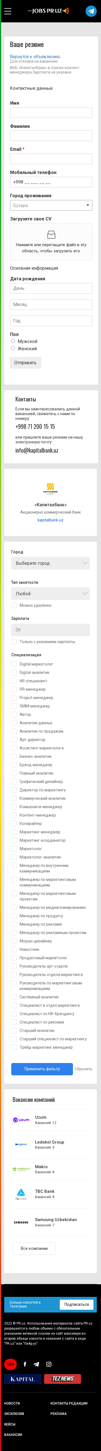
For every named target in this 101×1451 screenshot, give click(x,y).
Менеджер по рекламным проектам (53, 932)
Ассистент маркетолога (42, 748)
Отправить (25, 362)
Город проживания (30, 195)
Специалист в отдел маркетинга (50, 1005)
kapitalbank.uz (50, 520)
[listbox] (51, 205)
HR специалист (33, 681)
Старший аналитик (37, 1030)
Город (17, 552)
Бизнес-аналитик (36, 756)
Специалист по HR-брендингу (47, 1014)
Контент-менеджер (38, 815)
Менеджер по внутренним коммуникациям (44, 868)
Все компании (34, 1248)
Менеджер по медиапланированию (53, 907)
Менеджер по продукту (41, 916)
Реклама (58, 1414)
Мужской (27, 341)
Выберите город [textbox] (33, 563)
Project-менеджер (36, 697)
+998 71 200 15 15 (35, 426)
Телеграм (91, 11)
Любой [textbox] (23, 593)
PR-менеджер (33, 689)
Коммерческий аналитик (43, 798)
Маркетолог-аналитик (40, 857)
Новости (12, 1403)
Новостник (29, 949)
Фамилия (20, 126)
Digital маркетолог (36, 664)
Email (17, 149)
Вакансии (13, 1435)
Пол (14, 334)
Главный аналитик (36, 773)
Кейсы (9, 1424)
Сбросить (83, 1069)
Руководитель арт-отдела (44, 966)
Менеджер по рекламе (41, 924)
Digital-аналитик (34, 672)
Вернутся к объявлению (35, 56)
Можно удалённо (36, 605)
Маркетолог (31, 848)
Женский (27, 348)
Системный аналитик (39, 997)
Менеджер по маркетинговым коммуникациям (48, 882)
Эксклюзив (14, 1414)
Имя (14, 103)
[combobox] (50, 563)
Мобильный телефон (33, 172)
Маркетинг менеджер (40, 832)
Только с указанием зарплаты (47, 641)
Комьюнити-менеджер (41, 807)
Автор (25, 714)
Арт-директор (32, 739)
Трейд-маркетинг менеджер (46, 1047)
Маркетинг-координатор (43, 840)
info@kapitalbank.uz (36, 450)
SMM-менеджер (35, 706)
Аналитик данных (36, 723)
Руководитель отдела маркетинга (51, 974)
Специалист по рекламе (42, 1022)
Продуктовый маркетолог (43, 958)
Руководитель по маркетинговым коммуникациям (51, 986)
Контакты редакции (69, 1403)
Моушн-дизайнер (36, 941)
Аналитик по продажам (41, 731)
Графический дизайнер (41, 781)
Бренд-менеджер (36, 765)
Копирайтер (31, 823)
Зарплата (20, 619)
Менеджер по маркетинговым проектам (48, 896)
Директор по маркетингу (43, 790)
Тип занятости (24, 582)
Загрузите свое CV (30, 219)
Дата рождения (27, 278)
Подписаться (77, 1304)
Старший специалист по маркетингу (53, 1039)
